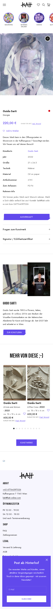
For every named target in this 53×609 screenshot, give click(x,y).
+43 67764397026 (12, 489)
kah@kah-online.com (12, 497)
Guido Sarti (10, 111)
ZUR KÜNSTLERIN (14, 332)
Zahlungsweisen (10, 534)
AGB (5, 551)
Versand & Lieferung (12, 547)
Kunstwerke (26, 442)
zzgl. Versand (36, 124)
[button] (11, 130)
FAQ (5, 530)
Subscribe (26, 599)
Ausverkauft (26, 217)
